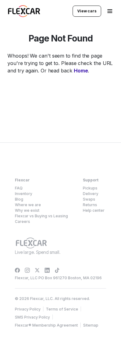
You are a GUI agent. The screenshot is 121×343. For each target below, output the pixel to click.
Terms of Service (62, 309)
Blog (19, 199)
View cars (86, 11)
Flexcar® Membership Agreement (46, 325)
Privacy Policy (28, 309)
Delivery (90, 193)
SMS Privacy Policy (32, 317)
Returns (90, 204)
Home (81, 70)
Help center (94, 210)
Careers (22, 221)
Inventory (23, 193)
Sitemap (90, 325)
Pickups (90, 188)
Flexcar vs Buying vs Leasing (41, 216)
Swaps (89, 199)
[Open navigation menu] (110, 11)
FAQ (19, 188)
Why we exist (27, 210)
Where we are (28, 204)
